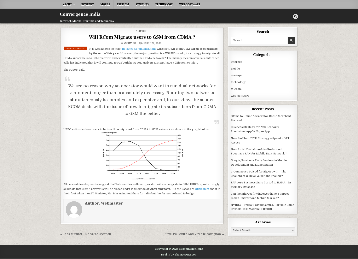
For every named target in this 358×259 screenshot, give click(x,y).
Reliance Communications (139, 48)
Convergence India (80, 14)
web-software (189, 4)
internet (87, 4)
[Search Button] (295, 16)
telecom (123, 4)
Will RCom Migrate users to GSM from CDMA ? (142, 37)
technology (164, 4)
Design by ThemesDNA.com (179, 254)
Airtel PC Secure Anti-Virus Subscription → (194, 234)
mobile (105, 4)
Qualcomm (202, 188)
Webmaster (130, 43)
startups (142, 4)
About (67, 4)
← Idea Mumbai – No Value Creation (85, 234)
